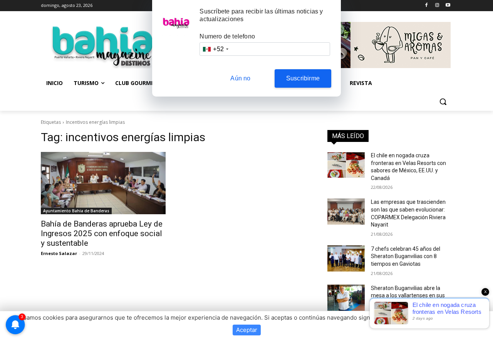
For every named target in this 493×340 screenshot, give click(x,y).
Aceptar (246, 329)
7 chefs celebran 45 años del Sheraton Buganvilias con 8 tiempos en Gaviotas (405, 256)
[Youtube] (447, 5)
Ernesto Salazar (59, 253)
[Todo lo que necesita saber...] (102, 46)
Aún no (240, 78)
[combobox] (215, 49)
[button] (443, 101)
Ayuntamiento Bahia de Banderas (76, 210)
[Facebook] (426, 5)
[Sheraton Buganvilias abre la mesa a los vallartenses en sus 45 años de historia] (346, 298)
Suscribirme (303, 78)
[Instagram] (437, 5)
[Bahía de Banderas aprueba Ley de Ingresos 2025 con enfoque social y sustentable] (103, 183)
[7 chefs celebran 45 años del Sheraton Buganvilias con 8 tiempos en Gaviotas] (346, 258)
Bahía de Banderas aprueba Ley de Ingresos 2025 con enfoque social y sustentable (102, 233)
